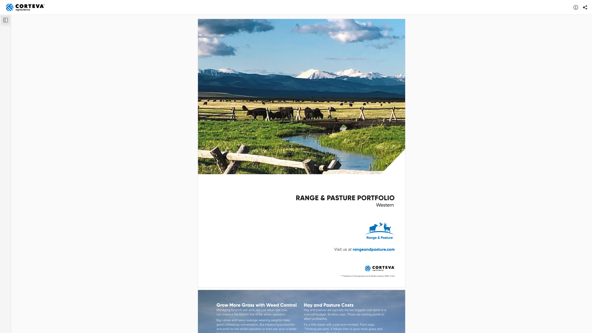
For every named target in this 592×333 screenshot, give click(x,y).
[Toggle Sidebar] (5, 20)
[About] (575, 7)
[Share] (585, 7)
